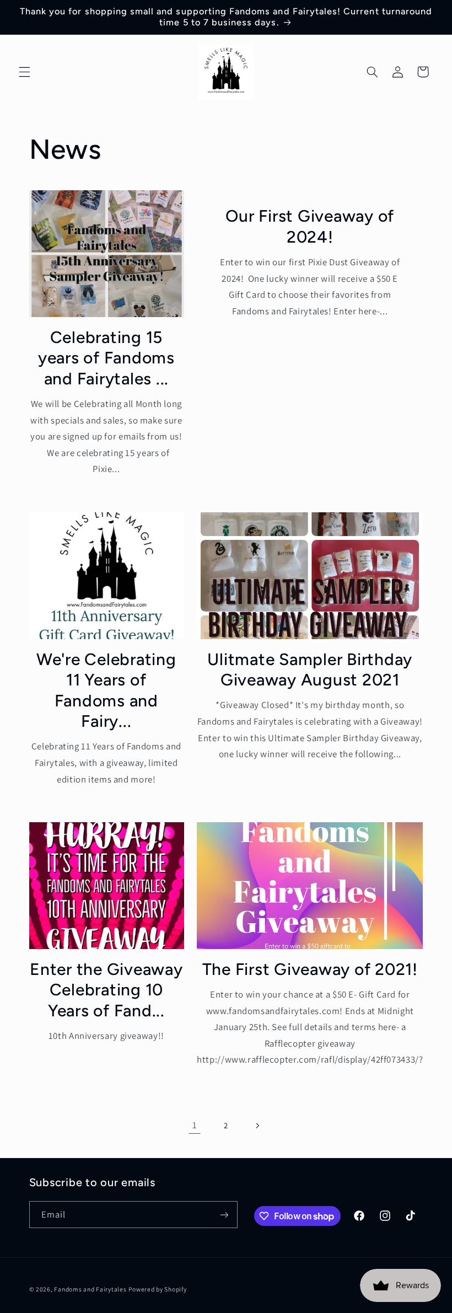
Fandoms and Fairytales (90, 1289)
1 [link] (194, 1125)
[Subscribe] (223, 1214)
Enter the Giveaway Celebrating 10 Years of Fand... (106, 990)
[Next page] (257, 1125)
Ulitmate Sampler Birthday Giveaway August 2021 (309, 669)
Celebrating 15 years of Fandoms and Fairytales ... (106, 358)
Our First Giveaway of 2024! (309, 226)
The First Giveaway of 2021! (310, 969)
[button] (24, 71)
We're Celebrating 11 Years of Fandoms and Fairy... (106, 690)
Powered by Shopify (157, 1289)
